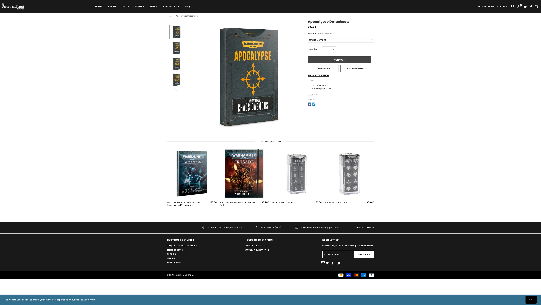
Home (98, 6)
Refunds (171, 258)
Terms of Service (176, 250)
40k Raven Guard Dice (335, 202)
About (112, 6)
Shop (125, 6)
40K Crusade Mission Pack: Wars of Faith (237, 204)
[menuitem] (98, 6)
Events (139, 6)
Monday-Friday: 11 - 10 (256, 246)
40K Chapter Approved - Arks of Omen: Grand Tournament (183, 204)
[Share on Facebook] (309, 104)
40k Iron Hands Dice (282, 202)
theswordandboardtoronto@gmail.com (319, 227)
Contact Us (171, 6)
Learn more (89, 299)
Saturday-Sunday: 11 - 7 (257, 250)
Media (153, 6)
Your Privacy (174, 262)
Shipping (171, 254)
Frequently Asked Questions (182, 246)
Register (493, 6)
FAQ (187, 6)
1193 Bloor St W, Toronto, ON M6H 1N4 (224, 227)
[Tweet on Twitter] (313, 104)
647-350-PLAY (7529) (271, 227)
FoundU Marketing (184, 275)
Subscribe (364, 254)
